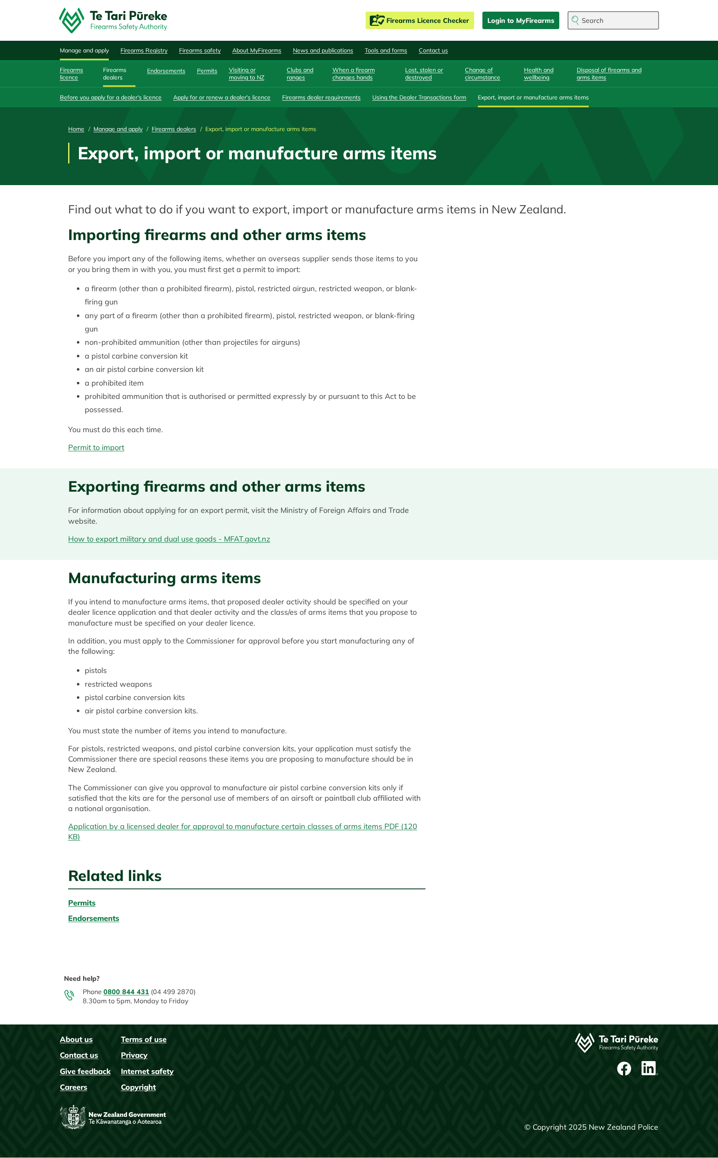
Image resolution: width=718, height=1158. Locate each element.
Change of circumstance (482, 73)
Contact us (433, 50)
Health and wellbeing (538, 73)
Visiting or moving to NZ (246, 73)
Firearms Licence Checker (427, 20)
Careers (73, 1087)
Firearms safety (200, 50)
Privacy (134, 1055)
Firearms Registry (143, 50)
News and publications (323, 50)
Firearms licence (71, 73)
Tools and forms (386, 50)
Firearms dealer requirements (321, 97)
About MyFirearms (256, 50)
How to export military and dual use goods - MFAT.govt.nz (169, 539)
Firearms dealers (114, 73)
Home (76, 129)
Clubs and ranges (300, 73)
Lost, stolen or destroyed (424, 73)
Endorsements (166, 70)
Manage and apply (84, 50)
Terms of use (144, 1039)
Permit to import (96, 447)
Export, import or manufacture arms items (533, 97)
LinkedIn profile (650, 1068)
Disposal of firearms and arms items (609, 73)
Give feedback (85, 1071)
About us (76, 1039)
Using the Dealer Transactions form (419, 97)
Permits (207, 70)
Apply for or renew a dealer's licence (221, 97)
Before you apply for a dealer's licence (111, 97)
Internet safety (147, 1071)
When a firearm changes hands (353, 73)
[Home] (116, 20)
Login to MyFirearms (520, 20)
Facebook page (625, 1068)
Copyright (138, 1087)
